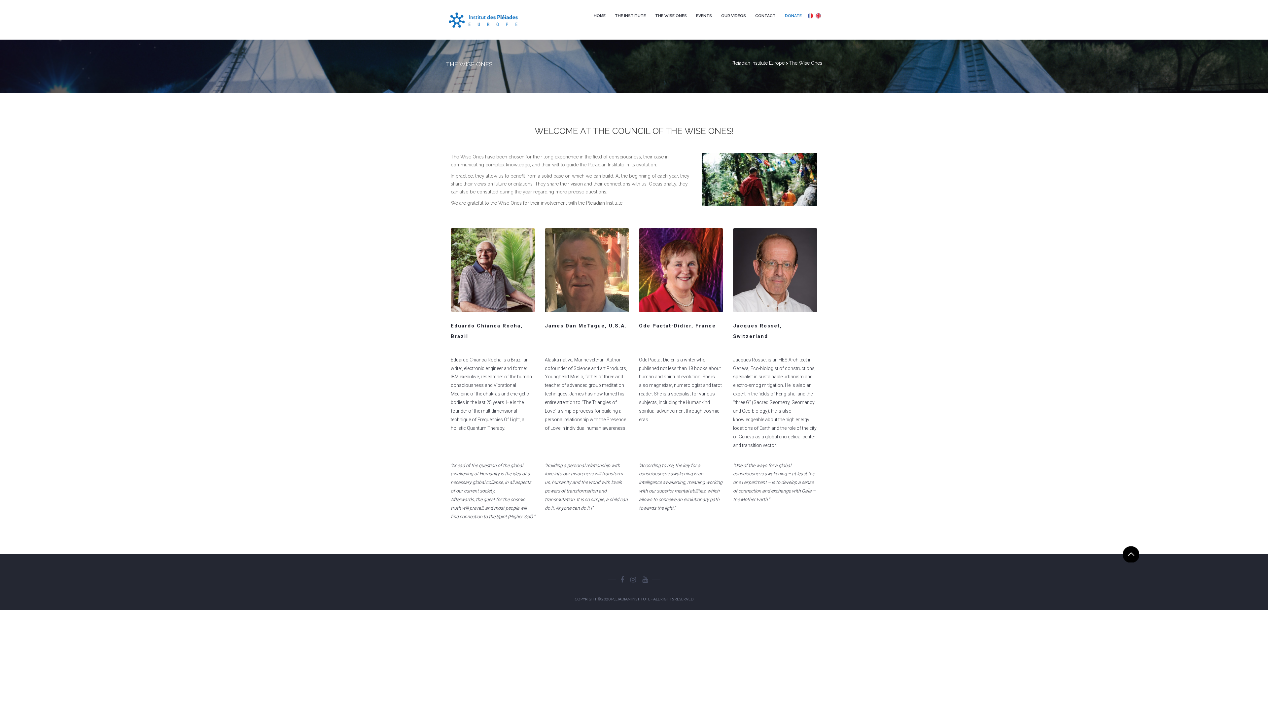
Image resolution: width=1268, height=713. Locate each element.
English (818, 15)
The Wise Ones (671, 16)
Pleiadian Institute (631, 598)
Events (704, 16)
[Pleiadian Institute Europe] (489, 20)
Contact (765, 16)
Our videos (733, 16)
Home (600, 16)
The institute (630, 16)
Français (810, 15)
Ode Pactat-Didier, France (677, 326)
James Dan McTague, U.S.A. (586, 326)
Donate (793, 16)
